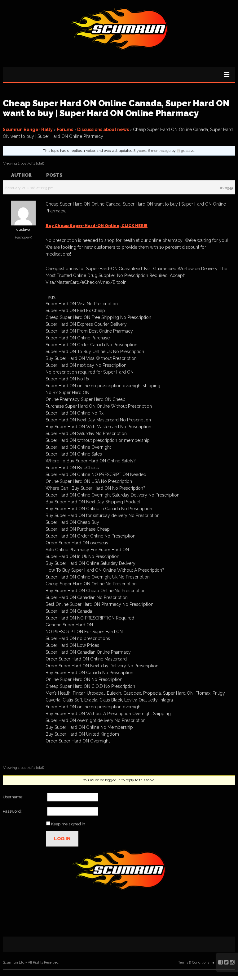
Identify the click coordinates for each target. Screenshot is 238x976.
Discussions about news (103, 129)
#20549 (226, 188)
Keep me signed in (68, 824)
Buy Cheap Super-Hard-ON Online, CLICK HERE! (97, 225)
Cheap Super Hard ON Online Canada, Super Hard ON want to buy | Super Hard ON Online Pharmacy (116, 108)
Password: (12, 811)
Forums (65, 129)
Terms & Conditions (193, 962)
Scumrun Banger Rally (28, 129)
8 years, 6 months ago (152, 150)
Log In (62, 839)
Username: (13, 797)
